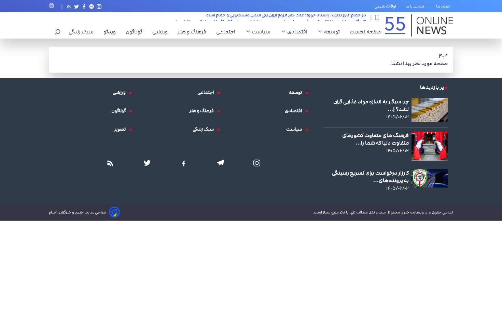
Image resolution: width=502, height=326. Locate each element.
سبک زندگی (83, 31)
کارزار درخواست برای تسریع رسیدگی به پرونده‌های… (370, 176)
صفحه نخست (365, 31)
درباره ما (444, 6)
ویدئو (111, 31)
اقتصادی (299, 31)
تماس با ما (416, 6)
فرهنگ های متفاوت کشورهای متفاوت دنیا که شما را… (375, 139)
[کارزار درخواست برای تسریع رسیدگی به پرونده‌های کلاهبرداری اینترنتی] (430, 178)
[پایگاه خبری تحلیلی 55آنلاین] (419, 25)
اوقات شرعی (385, 6)
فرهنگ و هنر (194, 31)
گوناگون (136, 31)
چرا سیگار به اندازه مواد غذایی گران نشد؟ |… (371, 105)
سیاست (263, 31)
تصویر (121, 129)
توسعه (333, 31)
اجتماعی (227, 31)
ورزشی (161, 31)
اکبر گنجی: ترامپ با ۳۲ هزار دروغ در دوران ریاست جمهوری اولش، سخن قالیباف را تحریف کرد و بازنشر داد (269, 19)
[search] (57, 32)
